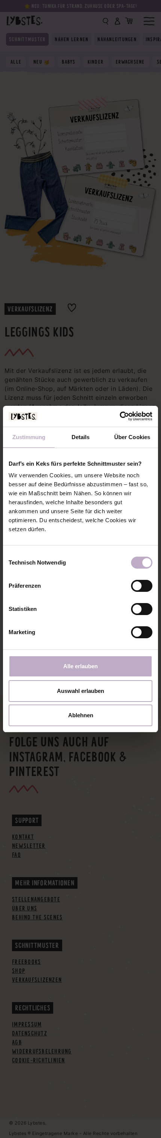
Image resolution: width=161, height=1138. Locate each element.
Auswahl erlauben (80, 691)
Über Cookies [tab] (132, 437)
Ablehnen (80, 715)
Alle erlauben (80, 666)
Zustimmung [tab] (29, 437)
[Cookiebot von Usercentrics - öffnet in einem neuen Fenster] (119, 416)
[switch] (141, 586)
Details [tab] (81, 437)
